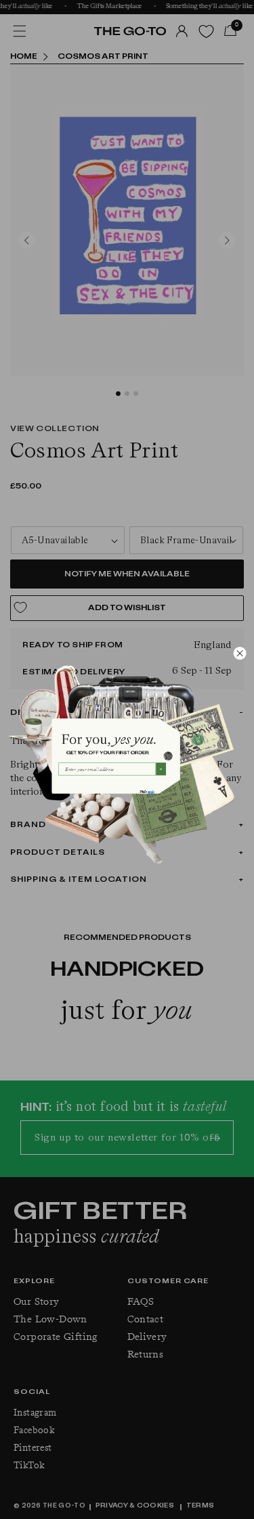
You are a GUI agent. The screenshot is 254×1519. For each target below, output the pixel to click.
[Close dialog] (240, 653)
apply (151, 791)
